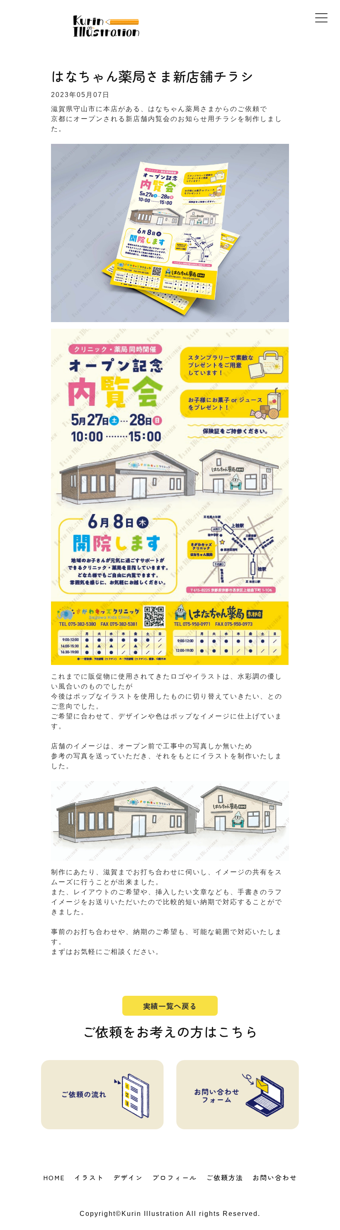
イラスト (89, 1177)
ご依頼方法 (224, 1177)
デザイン (128, 1177)
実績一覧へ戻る (170, 1005)
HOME (54, 1177)
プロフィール (174, 1177)
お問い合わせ (275, 1177)
